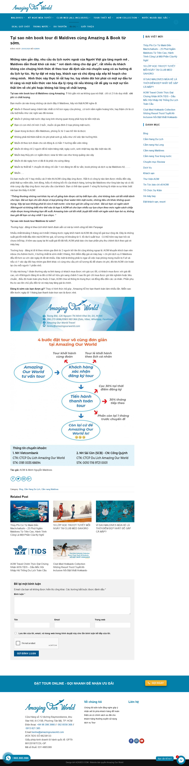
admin (37, 49)
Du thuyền (60, 26)
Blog (73, 26)
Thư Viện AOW (151, 179)
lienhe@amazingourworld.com (48, 732)
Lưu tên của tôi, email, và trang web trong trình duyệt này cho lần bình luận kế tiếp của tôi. (65, 633)
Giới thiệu (87, 26)
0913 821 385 (32, 728)
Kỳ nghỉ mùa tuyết (40, 18)
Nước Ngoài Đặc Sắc (155, 18)
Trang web (100, 619)
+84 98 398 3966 (46, 724)
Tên (16, 619)
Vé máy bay (149, 196)
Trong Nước (41, 26)
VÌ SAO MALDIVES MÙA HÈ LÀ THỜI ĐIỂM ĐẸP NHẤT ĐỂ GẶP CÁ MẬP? (160, 83)
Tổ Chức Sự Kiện (152, 190)
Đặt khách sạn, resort (154, 201)
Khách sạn (148, 173)
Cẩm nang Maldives (49, 489)
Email (57, 619)
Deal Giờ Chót (21, 26)
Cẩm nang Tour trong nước (157, 156)
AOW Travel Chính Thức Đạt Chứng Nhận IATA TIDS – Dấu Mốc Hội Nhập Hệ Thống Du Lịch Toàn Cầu (160, 98)
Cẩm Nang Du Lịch (32, 489)
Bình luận (19, 594)
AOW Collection (126, 18)
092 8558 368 (64, 724)
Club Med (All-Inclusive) (72, 18)
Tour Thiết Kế (102, 18)
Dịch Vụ (147, 167)
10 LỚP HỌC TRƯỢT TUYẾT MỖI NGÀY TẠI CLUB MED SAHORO (159, 70)
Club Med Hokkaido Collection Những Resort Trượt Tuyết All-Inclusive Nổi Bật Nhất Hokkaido (160, 113)
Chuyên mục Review (154, 162)
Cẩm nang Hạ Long (153, 144)
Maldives (17, 18)
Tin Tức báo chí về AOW (156, 184)
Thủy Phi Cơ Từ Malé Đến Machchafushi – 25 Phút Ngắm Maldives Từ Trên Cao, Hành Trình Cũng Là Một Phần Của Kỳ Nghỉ (160, 53)
